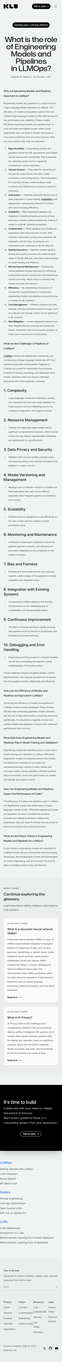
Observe (8, 1313)
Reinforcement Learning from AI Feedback (24, 1242)
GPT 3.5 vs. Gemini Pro (13, 1212)
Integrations (9, 1329)
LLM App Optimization (13, 1203)
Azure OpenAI (8, 1178)
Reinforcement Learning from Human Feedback (27, 1237)
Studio (7, 1307)
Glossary (37, 1317)
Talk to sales (41, 6)
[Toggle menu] (55, 6)
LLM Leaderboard (10, 1228)
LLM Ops (23, 1307)
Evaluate (8, 1318)
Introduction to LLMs (12, 1232)
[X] (44, 1348)
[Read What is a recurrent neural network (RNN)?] (31, 960)
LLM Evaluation (8, 1173)
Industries (38, 1332)
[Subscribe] (56, 1287)
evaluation (46, 199)
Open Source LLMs (11, 1208)
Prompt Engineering (11, 1198)
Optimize (8, 1323)
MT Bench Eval (8, 1183)
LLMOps (8, 356)
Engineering (24, 1318)
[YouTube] (56, 1348)
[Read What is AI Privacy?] (31, 1035)
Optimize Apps (26, 1323)
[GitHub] (50, 1348)
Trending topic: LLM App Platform (31, 25)
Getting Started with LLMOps (16, 1168)
